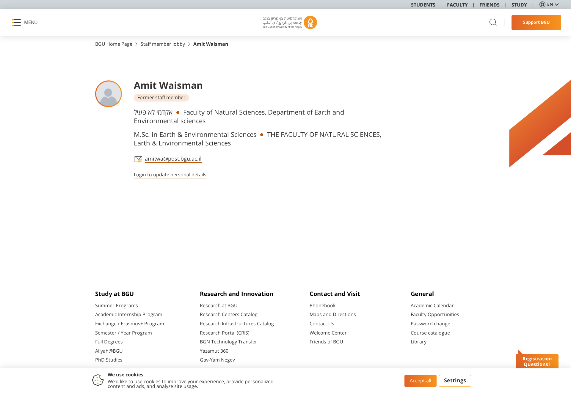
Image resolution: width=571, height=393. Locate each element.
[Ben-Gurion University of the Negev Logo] (290, 22)
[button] (26, 22)
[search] (493, 22)
